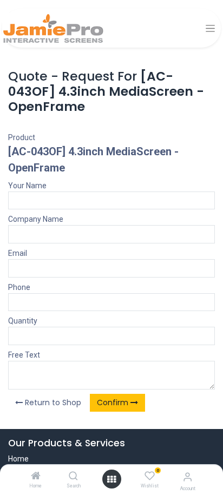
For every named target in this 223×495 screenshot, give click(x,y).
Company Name (35, 219)
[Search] (73, 476)
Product (21, 137)
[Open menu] (111, 479)
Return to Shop (52, 402)
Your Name (27, 185)
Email (17, 253)
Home (18, 458)
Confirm (113, 402)
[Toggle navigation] (210, 28)
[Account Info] (187, 477)
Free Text (24, 355)
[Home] (36, 476)
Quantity (22, 320)
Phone (19, 287)
